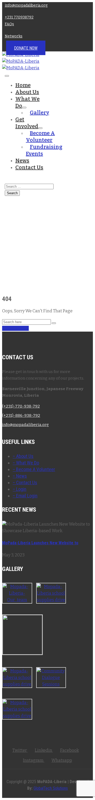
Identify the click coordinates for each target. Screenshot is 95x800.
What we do (27, 102)
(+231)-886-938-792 (21, 415)
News (22, 160)
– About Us (23, 456)
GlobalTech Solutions (51, 788)
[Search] (54, 323)
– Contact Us (25, 482)
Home (23, 85)
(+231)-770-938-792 (21, 406)
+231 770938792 (19, 17)
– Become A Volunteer (34, 469)
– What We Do (26, 463)
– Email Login (25, 495)
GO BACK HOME (15, 328)
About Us (27, 92)
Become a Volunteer (40, 136)
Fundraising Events (44, 150)
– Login (19, 489)
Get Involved (26, 122)
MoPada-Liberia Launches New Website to (40, 542)
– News (20, 476)
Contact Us (29, 167)
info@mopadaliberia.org (26, 5)
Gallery (39, 112)
